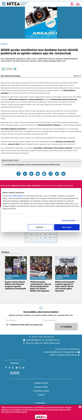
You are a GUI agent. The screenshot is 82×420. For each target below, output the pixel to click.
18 (32, 234)
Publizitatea (14, 363)
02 (78, 76)
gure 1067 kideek (15, 196)
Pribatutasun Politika (17, 325)
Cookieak (41, 395)
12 (80, 76)
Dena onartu (66, 227)
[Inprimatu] (63, 174)
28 (45, 237)
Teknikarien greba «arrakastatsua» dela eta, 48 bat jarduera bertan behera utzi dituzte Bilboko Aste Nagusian (41, 286)
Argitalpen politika (41, 383)
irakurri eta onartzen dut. (26, 325)
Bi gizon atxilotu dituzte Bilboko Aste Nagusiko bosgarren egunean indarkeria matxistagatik (15, 285)
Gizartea (4, 44)
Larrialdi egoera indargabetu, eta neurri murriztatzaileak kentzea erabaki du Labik (32, 164)
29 (50, 237)
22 (50, 234)
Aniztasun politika (41, 387)
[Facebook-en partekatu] (18, 174)
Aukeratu (39, 227)
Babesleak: (41, 403)
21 (45, 234)
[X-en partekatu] (25, 174)
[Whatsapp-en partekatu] (50, 174)
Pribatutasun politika (41, 391)
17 (27, 234)
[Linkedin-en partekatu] (57, 174)
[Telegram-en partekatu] (44, 174)
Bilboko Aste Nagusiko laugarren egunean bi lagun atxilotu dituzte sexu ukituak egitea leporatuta (65, 286)
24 (27, 237)
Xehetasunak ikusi (68, 220)
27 (41, 237)
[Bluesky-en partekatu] (38, 174)
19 (36, 234)
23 (54, 234)
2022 (75, 76)
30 (54, 237)
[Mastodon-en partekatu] (31, 174)
